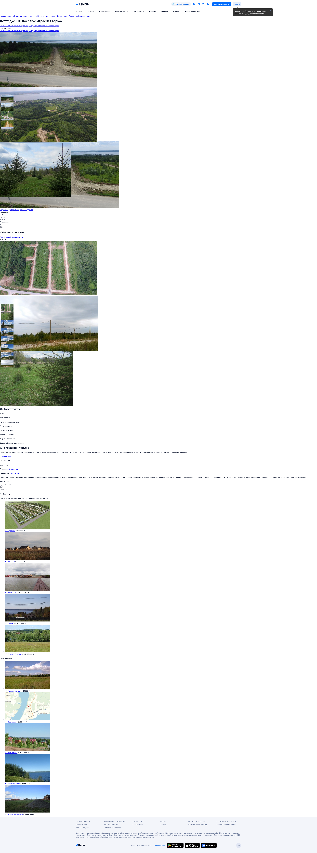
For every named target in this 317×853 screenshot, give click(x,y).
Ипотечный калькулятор (197, 824)
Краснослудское (26, 209)
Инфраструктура (31, 26)
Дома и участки (121, 11)
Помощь (163, 824)
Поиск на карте (138, 821)
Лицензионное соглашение (147, 835)
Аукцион (163, 821)
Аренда (79, 11)
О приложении (159, 845)
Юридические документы (114, 821)
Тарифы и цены (82, 824)
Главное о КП (5, 26)
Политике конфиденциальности (225, 835)
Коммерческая (138, 11)
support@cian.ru (95, 837)
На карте (21, 26)
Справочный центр (83, 821)
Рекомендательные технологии (142, 837)
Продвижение (137, 824)
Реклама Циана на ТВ (196, 821)
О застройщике (53, 26)
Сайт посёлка (5, 456)
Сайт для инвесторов (112, 827)
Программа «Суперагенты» (226, 821)
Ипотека (152, 11)
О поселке (42, 26)
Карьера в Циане (82, 827)
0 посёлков (13, 469)
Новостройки (104, 11)
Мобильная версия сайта (141, 845)
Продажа (90, 11)
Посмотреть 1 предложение (11, 237)
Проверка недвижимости (226, 824)
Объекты (14, 26)
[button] (4, 99)
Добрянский (14, 209)
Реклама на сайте (111, 824)
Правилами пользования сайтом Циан (100, 835)
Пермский (4, 209)
